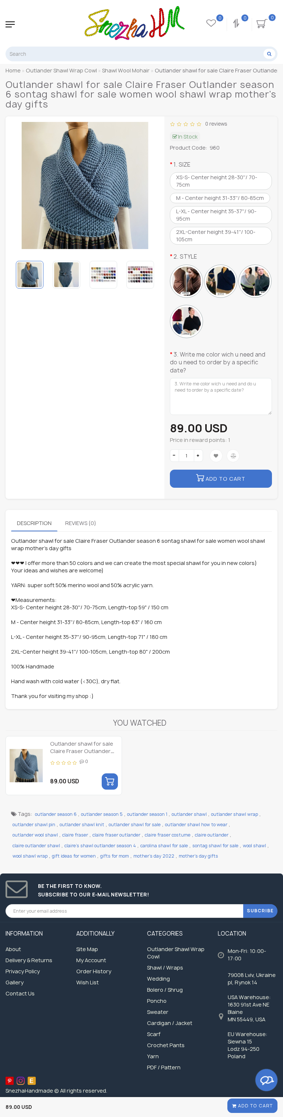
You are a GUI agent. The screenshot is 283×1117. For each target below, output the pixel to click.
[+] (198, 455)
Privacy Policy (23, 971)
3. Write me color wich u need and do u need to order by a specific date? (217, 362)
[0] (236, 24)
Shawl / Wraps (165, 967)
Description (34, 523)
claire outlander (211, 835)
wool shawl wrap (30, 856)
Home (13, 70)
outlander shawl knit (82, 824)
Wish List (87, 982)
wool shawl (254, 845)
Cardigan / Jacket (169, 1022)
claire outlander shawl (36, 845)
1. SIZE (182, 164)
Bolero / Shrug (165, 989)
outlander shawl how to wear (196, 824)
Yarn (153, 1056)
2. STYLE (185, 256)
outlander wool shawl (35, 835)
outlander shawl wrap (234, 814)
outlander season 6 (56, 814)
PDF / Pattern (164, 1067)
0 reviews (215, 123)
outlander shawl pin (34, 824)
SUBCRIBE (260, 910)
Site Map (87, 949)
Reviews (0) (80, 523)
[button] (148, 274)
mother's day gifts (198, 856)
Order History (93, 971)
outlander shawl (189, 814)
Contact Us (20, 993)
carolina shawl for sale (164, 845)
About (13, 949)
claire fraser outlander (116, 835)
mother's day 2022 (153, 856)
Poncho (157, 1000)
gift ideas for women (74, 856)
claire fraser (75, 835)
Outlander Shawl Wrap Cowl (176, 953)
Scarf (154, 1034)
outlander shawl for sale (135, 824)
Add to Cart (255, 1106)
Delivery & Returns (29, 960)
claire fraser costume (168, 835)
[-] (174, 455)
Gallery (15, 982)
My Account (91, 960)
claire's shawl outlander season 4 (100, 845)
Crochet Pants (166, 1045)
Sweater (157, 1011)
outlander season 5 (102, 814)
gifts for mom (114, 856)
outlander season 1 (147, 814)
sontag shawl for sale (215, 845)
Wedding (158, 978)
